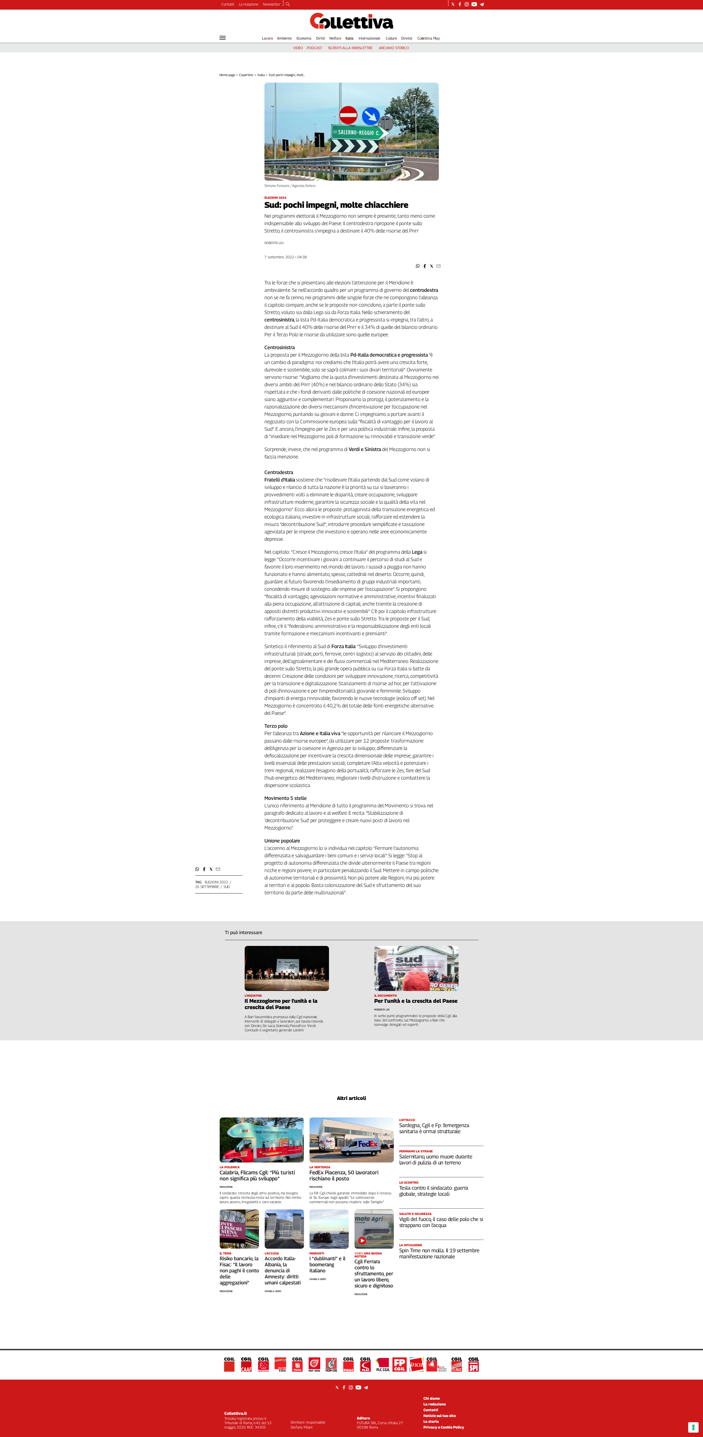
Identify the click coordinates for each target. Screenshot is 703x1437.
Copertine (246, 75)
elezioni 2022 (216, 882)
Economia (304, 38)
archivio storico (394, 48)
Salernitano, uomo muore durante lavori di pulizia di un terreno (435, 1159)
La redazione (248, 4)
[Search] (288, 4)
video (298, 48)
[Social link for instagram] (467, 4)
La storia (431, 1421)
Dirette (406, 38)
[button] (418, 266)
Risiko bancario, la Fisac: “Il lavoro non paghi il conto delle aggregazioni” (239, 1270)
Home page (227, 75)
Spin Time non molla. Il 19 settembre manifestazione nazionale (439, 1253)
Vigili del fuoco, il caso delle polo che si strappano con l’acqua (441, 1222)
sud (227, 886)
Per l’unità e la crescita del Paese (415, 1001)
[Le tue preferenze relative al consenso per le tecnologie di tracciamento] (693, 1427)
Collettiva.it (235, 1413)
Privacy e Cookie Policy (443, 1427)
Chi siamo (431, 1398)
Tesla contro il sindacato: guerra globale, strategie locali (433, 1191)
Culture (391, 38)
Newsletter (271, 4)
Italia (349, 38)
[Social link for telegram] (482, 4)
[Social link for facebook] (460, 4)
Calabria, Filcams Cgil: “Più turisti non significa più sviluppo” (257, 1175)
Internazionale (369, 38)
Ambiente (284, 38)
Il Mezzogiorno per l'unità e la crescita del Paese (281, 1004)
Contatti (228, 4)
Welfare (335, 38)
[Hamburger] (222, 38)
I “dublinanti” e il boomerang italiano (327, 1264)
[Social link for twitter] (453, 4)
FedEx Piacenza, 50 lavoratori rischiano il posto (343, 1175)
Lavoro (267, 38)
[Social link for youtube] (474, 4)
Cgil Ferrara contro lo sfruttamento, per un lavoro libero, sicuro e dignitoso (374, 1273)
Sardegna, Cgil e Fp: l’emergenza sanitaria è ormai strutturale (434, 1128)
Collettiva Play (428, 38)
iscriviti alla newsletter (350, 48)
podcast (314, 48)
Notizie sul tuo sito (439, 1415)
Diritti (320, 38)
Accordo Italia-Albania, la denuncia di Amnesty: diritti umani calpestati (283, 1270)
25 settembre (207, 886)
